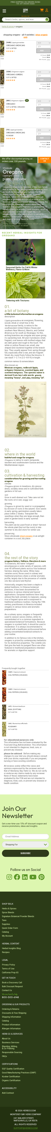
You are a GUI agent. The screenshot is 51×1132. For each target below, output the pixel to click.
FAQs (4, 1056)
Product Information (11, 1024)
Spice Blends (8, 912)
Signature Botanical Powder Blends (18, 916)
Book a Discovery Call (12, 982)
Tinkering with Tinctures (17, 300)
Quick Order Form (10, 928)
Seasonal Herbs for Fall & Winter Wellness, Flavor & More (21, 268)
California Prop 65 (10, 972)
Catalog (5, 932)
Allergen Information (11, 1028)
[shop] (10, 10)
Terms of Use (8, 968)
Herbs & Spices (9, 908)
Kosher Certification (11, 1076)
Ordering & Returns (10, 1009)
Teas (4, 920)
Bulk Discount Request (12, 986)
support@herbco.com (26, 1128)
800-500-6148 (25, 16)
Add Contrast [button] (8, 1093)
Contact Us (44, 160)
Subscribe (25, 853)
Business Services (10, 1042)
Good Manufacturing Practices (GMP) (19, 1072)
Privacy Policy (8, 964)
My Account (7, 936)
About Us (6, 1038)
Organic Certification (11, 1080)
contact (48, 59)
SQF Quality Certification (13, 1069)
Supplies (6, 924)
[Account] (47, 10)
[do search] (47, 19)
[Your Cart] (41, 10)
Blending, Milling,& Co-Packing (9, 1047)
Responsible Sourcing (12, 1052)
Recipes (6, 952)
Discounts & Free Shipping (14, 1013)
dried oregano (26, 536)
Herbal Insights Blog (11, 948)
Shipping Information (11, 1017)
